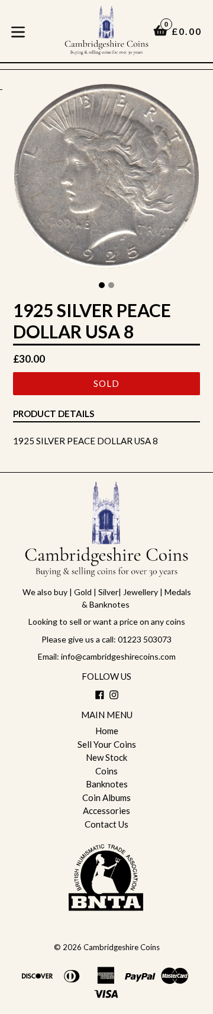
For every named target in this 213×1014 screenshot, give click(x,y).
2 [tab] (111, 285)
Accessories (106, 810)
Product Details (53, 413)
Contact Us (106, 824)
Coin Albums (106, 797)
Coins (106, 771)
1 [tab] (102, 285)
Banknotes (107, 784)
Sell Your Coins (107, 744)
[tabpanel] (106, 179)
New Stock (106, 757)
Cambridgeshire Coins (121, 947)
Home (106, 730)
